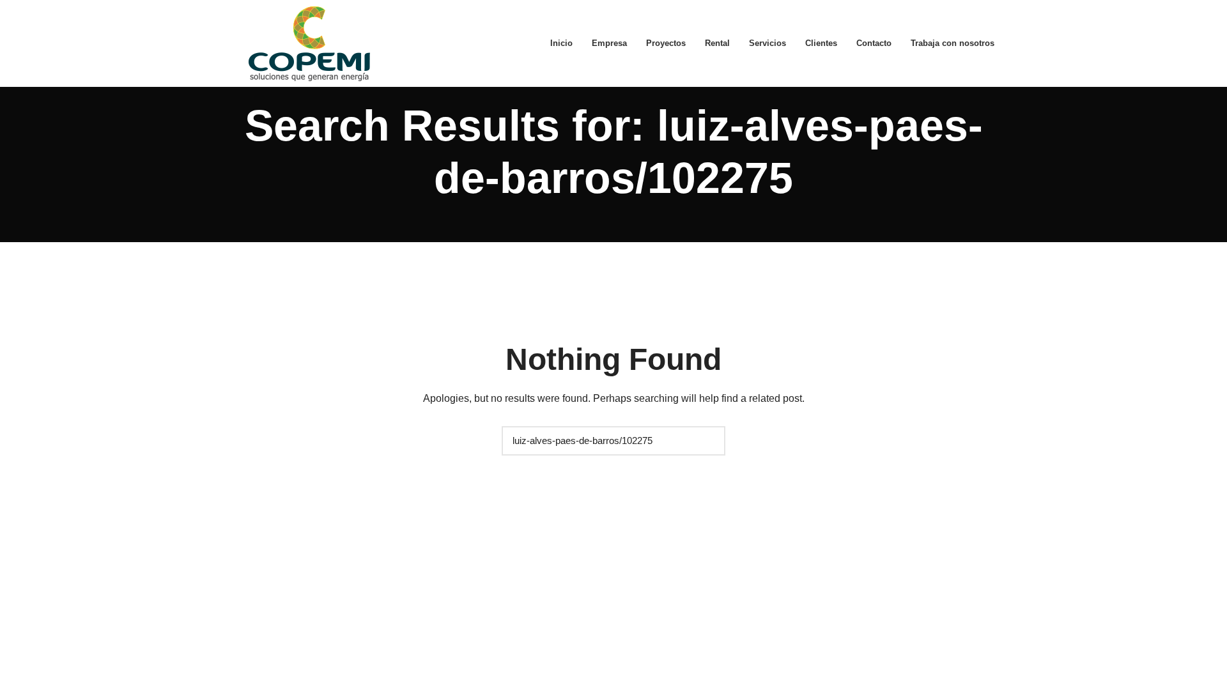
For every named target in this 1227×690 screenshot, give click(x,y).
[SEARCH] (709, 441)
